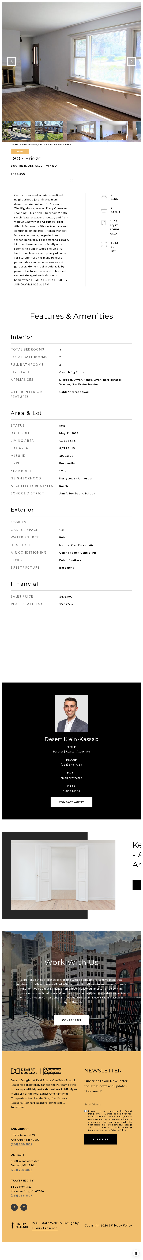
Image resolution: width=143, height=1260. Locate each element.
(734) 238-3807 (21, 1144)
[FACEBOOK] (14, 1207)
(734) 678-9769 (71, 764)
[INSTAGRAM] (23, 1207)
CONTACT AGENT (71, 802)
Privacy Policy (118, 1130)
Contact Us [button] (71, 1020)
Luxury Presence (45, 1228)
